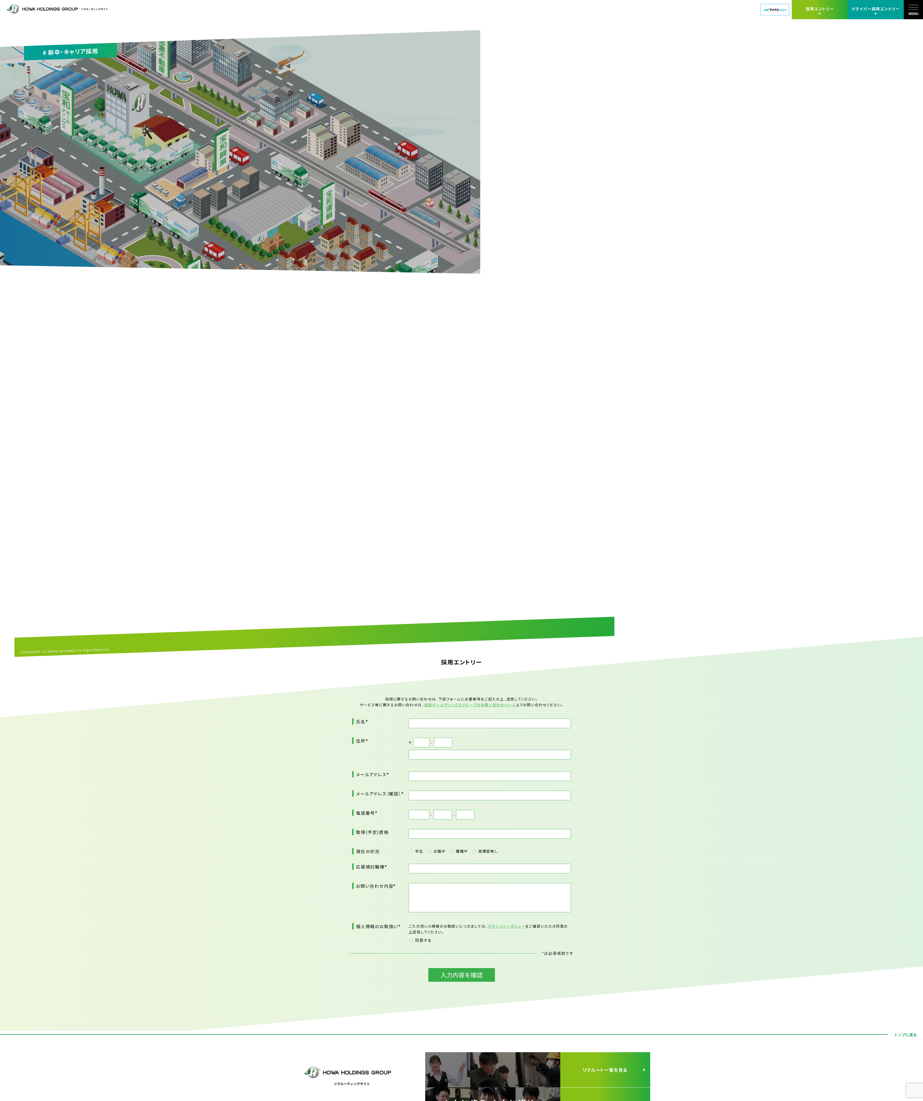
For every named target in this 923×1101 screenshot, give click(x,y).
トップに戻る (905, 1035)
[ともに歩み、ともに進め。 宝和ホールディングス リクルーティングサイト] (492, 1085)
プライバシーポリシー (506, 926)
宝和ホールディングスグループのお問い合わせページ (470, 704)
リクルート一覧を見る (605, 1070)
